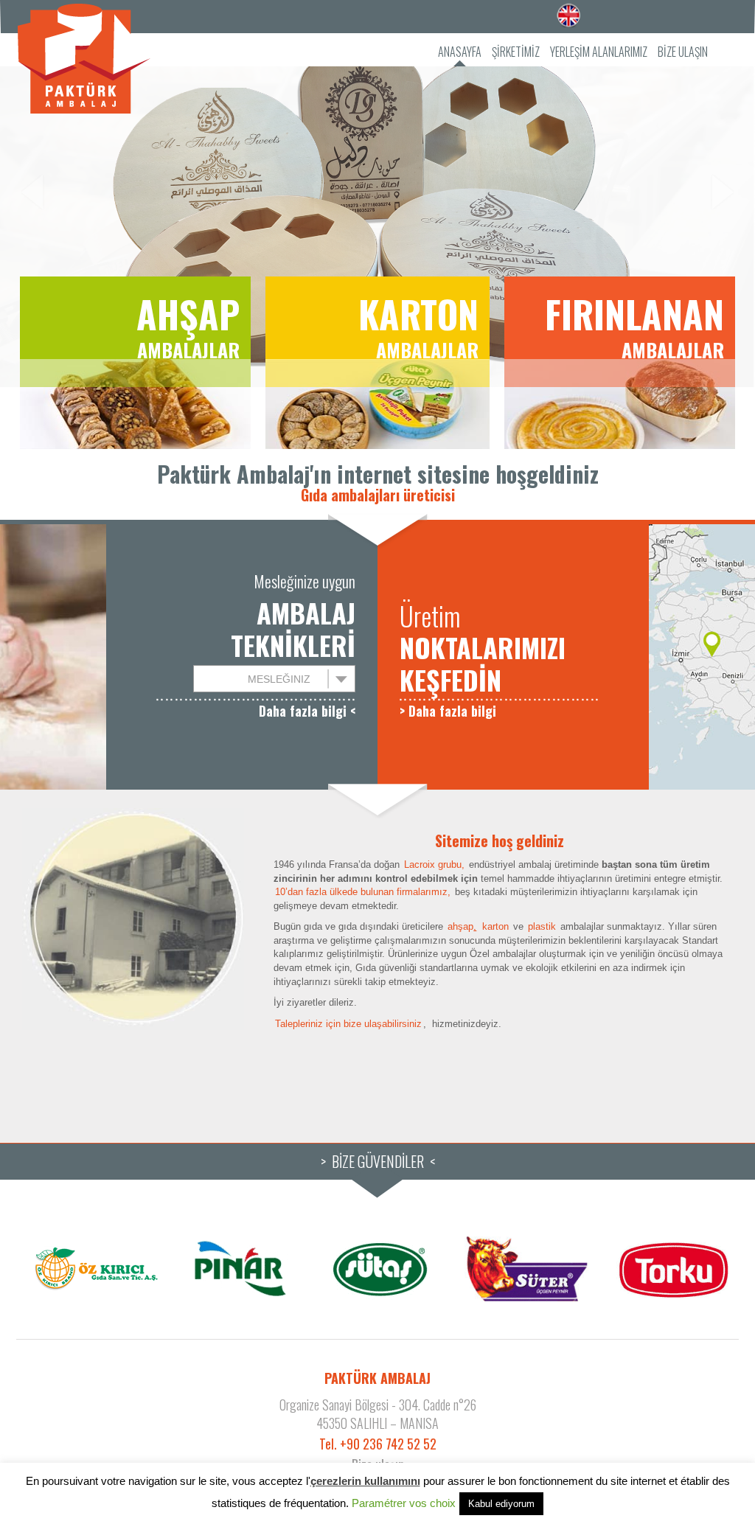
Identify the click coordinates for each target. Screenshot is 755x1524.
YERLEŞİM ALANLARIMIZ (598, 51)
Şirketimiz (516, 51)
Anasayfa (459, 51)
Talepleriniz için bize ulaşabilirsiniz (348, 1023)
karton (495, 926)
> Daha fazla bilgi (448, 710)
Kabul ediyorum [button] (501, 1503)
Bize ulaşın (683, 51)
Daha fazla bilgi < (307, 710)
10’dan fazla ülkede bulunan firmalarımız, (362, 891)
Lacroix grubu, (434, 864)
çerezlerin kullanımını (365, 1481)
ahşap (462, 926)
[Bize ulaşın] (429, 1023)
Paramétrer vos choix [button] (404, 1503)
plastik (542, 926)
